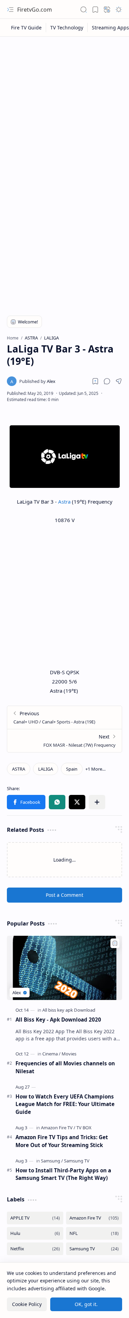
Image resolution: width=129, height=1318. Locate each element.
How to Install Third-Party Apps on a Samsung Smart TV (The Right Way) (63, 1174)
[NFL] (94, 1233)
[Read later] (95, 381)
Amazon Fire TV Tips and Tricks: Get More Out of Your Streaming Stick (61, 1141)
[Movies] (69, 1054)
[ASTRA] (18, 769)
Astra (64, 501)
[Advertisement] (64, 107)
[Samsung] (52, 1161)
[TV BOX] (84, 1127)
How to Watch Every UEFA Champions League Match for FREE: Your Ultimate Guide (65, 1104)
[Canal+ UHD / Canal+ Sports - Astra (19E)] (64, 717)
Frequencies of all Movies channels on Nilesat (65, 1067)
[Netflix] (35, 1248)
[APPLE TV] (35, 1218)
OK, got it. (86, 1304)
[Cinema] (51, 1054)
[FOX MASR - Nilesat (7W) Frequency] (64, 740)
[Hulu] (35, 1233)
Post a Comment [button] (64, 895)
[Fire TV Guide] (26, 27)
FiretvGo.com (34, 9)
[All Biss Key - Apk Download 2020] (64, 968)
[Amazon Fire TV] (58, 1127)
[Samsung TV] (76, 1161)
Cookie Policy (27, 1304)
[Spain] (72, 769)
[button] (10, 9)
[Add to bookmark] (114, 943)
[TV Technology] (67, 27)
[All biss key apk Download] (68, 1010)
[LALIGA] (45, 769)
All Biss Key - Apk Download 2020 (58, 1019)
